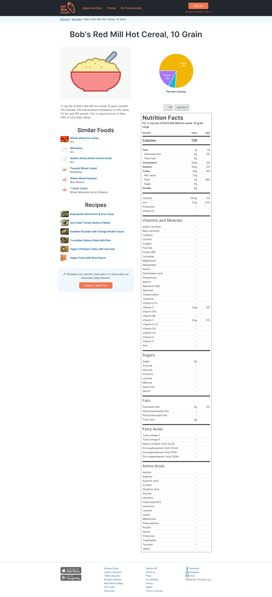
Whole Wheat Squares (83, 178)
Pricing (111, 8)
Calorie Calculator (113, 572)
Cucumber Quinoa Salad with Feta (90, 240)
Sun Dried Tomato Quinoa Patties (90, 222)
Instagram (194, 572)
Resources (109, 591)
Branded (77, 19)
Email (192, 575)
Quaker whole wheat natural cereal (91, 158)
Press (148, 575)
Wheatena (76, 148)
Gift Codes (109, 587)
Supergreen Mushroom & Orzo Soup (92, 214)
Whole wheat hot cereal (84, 138)
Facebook (194, 568)
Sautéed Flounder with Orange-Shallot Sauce (97, 231)
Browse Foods (111, 568)
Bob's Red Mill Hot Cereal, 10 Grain (136, 34)
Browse (64, 19)
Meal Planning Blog (113, 583)
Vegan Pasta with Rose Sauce (88, 257)
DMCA (149, 587)
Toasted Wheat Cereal (83, 168)
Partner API (151, 568)
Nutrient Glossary (113, 579)
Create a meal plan (95, 285)
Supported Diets (92, 8)
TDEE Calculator (112, 575)
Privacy (149, 583)
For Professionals (131, 8)
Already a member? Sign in (198, 11)
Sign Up (198, 5)
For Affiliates (152, 579)
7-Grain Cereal (78, 188)
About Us (150, 572)
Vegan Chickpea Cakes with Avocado (92, 249)
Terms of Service (154, 591)
